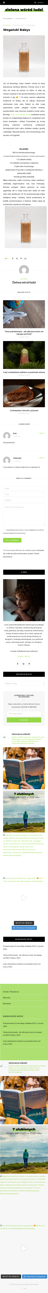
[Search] (35, 2)
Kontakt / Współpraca (11, 992)
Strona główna (7, 18)
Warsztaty (6, 998)
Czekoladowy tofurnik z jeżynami (24, 410)
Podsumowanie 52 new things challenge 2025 (19, 946)
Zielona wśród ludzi (24, 282)
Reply (42, 433)
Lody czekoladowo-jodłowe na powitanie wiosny (24, 372)
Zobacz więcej (24, 656)
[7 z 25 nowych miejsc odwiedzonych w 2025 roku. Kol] (24, 811)
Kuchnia (6, 25)
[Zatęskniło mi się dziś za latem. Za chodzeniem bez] (24, 855)
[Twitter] (17, 258)
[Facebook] (13, 258)
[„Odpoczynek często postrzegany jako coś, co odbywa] (24, 768)
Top (24, 1288)
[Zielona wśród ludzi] (24, 10)
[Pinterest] (21, 258)
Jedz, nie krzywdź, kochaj (20, 115)
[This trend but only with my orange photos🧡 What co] (24, 898)
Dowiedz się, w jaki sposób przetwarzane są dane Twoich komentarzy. (23, 553)
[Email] (25, 258)
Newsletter (7, 1004)
